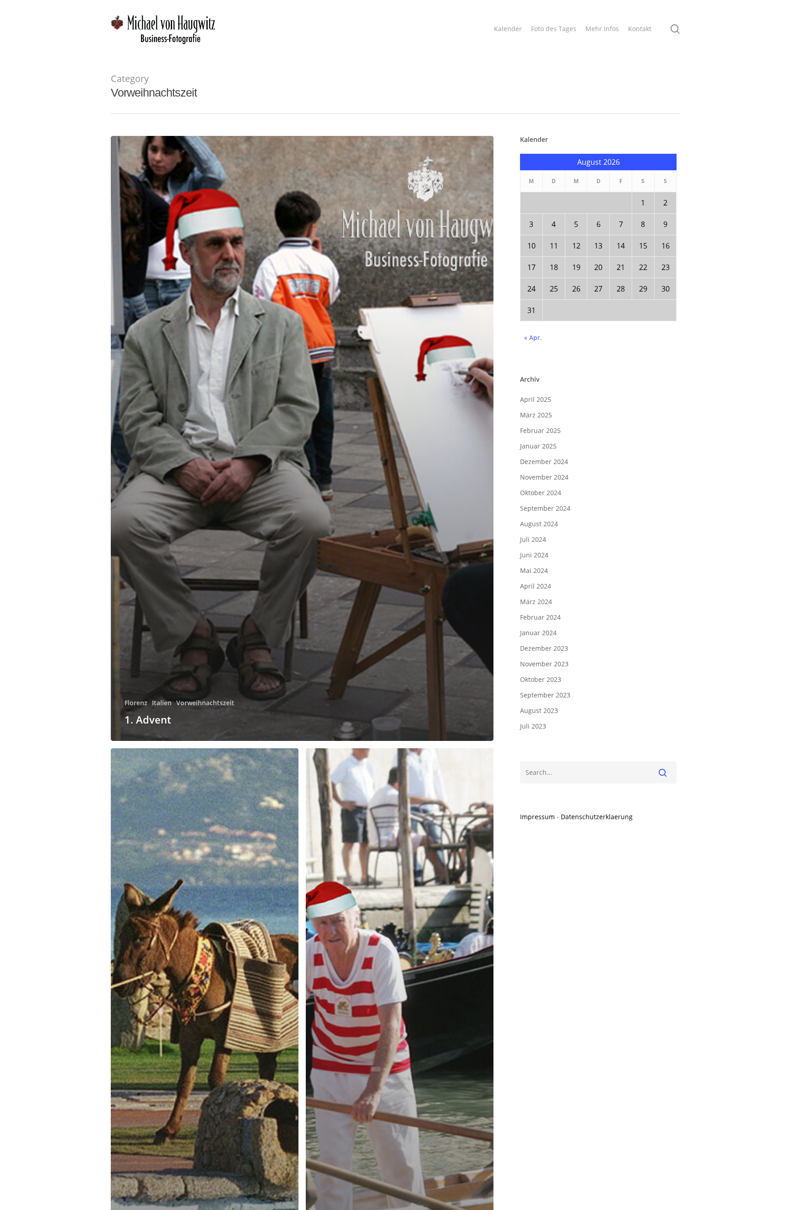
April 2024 (535, 586)
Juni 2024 (534, 555)
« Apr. (533, 337)
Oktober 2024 (540, 492)
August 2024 (539, 523)
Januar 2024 (538, 632)
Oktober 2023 (540, 679)
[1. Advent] (302, 438)
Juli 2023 (533, 726)
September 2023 (545, 695)
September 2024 (545, 508)
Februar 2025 (540, 430)
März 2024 (536, 601)
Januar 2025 (538, 446)
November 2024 (544, 477)
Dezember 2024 (544, 461)
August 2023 (539, 710)
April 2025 (535, 399)
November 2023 (544, 663)
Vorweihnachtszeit (205, 702)
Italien (162, 702)
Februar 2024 (540, 617)
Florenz (136, 702)
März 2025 (536, 415)
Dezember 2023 (544, 648)
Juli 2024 (533, 539)
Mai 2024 (534, 570)
